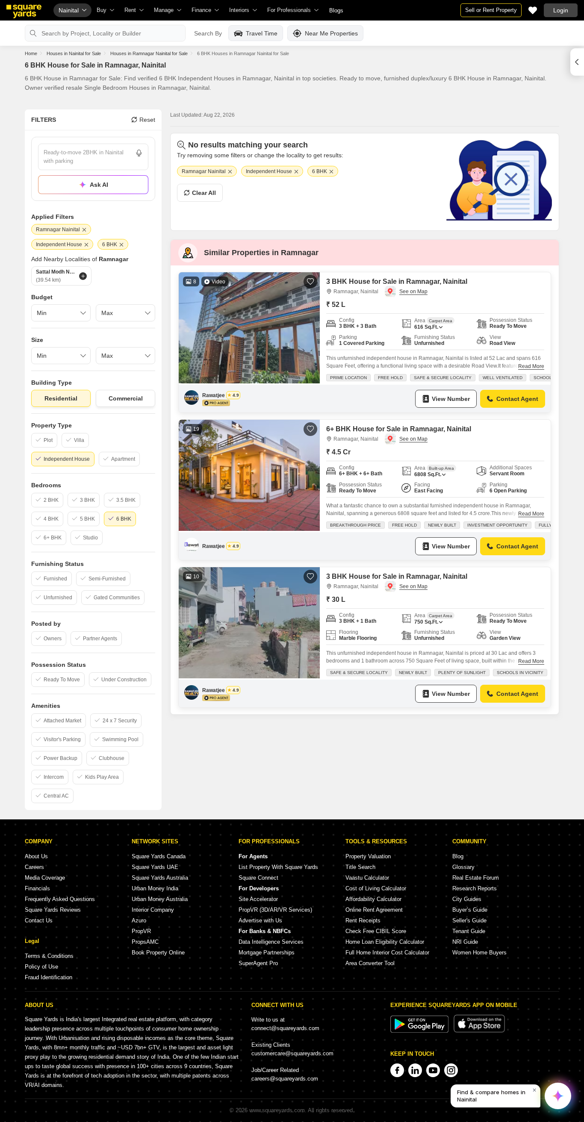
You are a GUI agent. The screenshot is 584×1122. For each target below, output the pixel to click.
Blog (457, 856)
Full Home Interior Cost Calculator (387, 952)
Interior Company (153, 910)
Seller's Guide (469, 920)
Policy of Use (41, 966)
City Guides (466, 899)
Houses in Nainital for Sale (74, 53)
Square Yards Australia (160, 878)
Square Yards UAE (155, 867)
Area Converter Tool (370, 963)
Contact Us (39, 920)
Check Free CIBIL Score (375, 931)
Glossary (463, 867)
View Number (451, 398)
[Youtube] (433, 1070)
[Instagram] (451, 1070)
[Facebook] (397, 1070)
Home (31, 53)
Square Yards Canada (159, 856)
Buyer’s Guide (469, 910)
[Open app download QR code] (577, 62)
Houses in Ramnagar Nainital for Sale (149, 53)
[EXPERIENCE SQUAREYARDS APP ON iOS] (479, 1031)
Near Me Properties (331, 33)
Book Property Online (158, 952)
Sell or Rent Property (491, 10)
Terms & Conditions (49, 956)
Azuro (139, 920)
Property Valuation (368, 856)
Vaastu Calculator (367, 878)
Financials (37, 888)
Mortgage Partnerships (267, 952)
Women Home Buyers (479, 952)
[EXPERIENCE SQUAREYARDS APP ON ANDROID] (420, 1031)
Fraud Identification (48, 977)
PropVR (141, 931)
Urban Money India (155, 888)
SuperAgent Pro (258, 963)
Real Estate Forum (475, 878)
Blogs (336, 10)
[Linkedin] (415, 1070)
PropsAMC (145, 942)
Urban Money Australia (160, 899)
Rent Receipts (362, 920)
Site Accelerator (258, 899)
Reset (147, 119)
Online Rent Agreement (374, 910)
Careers (34, 867)
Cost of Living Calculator (375, 888)
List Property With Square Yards (278, 867)
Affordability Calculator (373, 899)
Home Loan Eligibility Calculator (384, 942)
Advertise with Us (260, 920)
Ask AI (99, 184)
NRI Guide (465, 942)
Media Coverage (45, 878)
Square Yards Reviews (53, 910)
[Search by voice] (139, 153)
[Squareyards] (23, 11)
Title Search (360, 867)
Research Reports (474, 888)
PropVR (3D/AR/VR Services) (275, 910)
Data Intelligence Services (271, 942)
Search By (208, 33)
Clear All (204, 192)
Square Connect (258, 878)
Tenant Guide (468, 931)
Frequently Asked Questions (60, 899)
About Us (36, 856)
